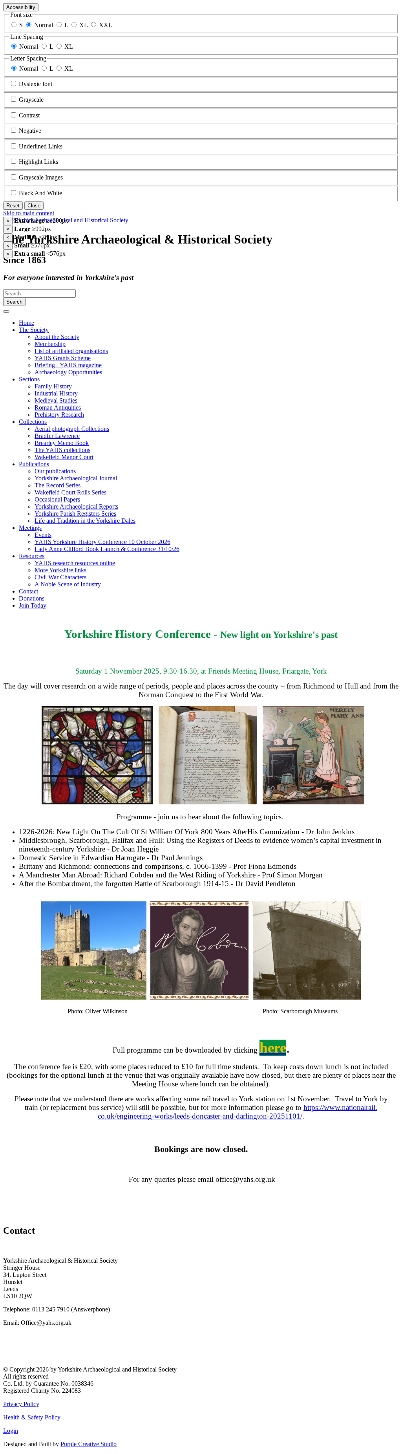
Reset (13, 206)
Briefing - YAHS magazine (68, 365)
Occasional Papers (57, 499)
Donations (31, 598)
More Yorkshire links (60, 570)
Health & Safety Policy (31, 1417)
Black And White (40, 193)
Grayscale (31, 99)
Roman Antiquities (58, 407)
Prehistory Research (59, 414)
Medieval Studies (56, 400)
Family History (53, 386)
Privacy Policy (21, 1404)
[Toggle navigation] (6, 311)
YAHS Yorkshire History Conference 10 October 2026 (102, 541)
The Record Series (57, 485)
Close (33, 206)
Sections (29, 379)
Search (14, 302)
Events (43, 534)
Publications (34, 464)
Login (10, 1430)
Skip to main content (28, 213)
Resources (31, 556)
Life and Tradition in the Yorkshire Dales (85, 520)
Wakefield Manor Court (64, 457)
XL (83, 25)
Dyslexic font (35, 84)
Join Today (32, 605)
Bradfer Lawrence (57, 435)
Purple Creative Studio (88, 1444)
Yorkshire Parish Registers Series (75, 513)
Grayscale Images (41, 177)
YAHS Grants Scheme (63, 358)
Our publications (55, 471)
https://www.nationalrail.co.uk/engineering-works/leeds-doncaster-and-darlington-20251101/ (237, 1111)
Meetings (30, 527)
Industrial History (56, 393)
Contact (28, 591)
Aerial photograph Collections (72, 428)
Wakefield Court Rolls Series (70, 492)
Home (26, 322)
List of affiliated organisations (71, 351)
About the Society (57, 336)
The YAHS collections (62, 450)
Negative (30, 130)
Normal (43, 25)
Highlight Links (38, 161)
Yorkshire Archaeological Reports (76, 506)
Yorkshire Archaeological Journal (76, 478)
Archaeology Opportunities (68, 372)
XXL (105, 25)
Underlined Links (40, 146)
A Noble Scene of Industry (68, 584)
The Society (34, 329)
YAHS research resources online (75, 563)
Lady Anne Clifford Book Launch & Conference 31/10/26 (107, 549)
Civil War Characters (60, 577)
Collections (33, 421)
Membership (50, 344)
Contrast (29, 115)
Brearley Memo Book (62, 442)
